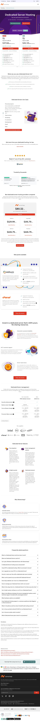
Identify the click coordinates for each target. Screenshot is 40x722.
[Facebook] (6, 696)
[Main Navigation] (38, 4)
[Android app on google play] (9, 719)
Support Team (21, 512)
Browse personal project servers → (13, 130)
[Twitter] (2, 696)
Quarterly (20, 30)
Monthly (14, 30)
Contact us (3, 1)
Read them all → (32, 160)
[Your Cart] (34, 1)
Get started (10, 48)
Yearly (25, 30)
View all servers (26, 23)
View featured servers (15, 23)
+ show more (4, 420)
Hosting (3, 8)
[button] (20, 555)
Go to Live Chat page (30, 661)
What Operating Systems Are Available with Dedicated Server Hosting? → (15, 653)
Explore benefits (20, 146)
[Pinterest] (13, 696)
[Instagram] (9, 696)
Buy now (20, 214)
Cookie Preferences (31, 703)
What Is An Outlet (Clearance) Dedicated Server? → (11, 655)
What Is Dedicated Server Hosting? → (8, 650)
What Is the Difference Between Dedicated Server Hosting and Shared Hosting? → (17, 652)
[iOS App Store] (17, 719)
